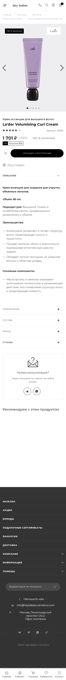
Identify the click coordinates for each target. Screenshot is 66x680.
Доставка (10, 545)
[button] (27, 108)
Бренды (8, 519)
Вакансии (10, 536)
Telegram (27, 391)
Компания (10, 554)
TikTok (46, 632)
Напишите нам (34, 599)
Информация (12, 562)
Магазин (9, 501)
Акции (7, 510)
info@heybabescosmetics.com (35, 605)
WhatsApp (36, 391)
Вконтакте (19, 632)
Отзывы (8, 342)
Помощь (9, 571)
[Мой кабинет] (53, 5)
